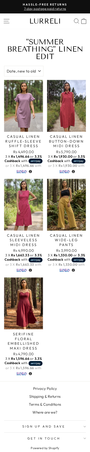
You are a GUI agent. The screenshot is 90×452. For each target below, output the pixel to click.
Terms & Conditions (45, 404)
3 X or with (23, 158)
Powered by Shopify (45, 448)
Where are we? (44, 412)
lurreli (45, 21)
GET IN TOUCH (43, 438)
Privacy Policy (45, 388)
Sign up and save (43, 426)
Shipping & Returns (44, 396)
